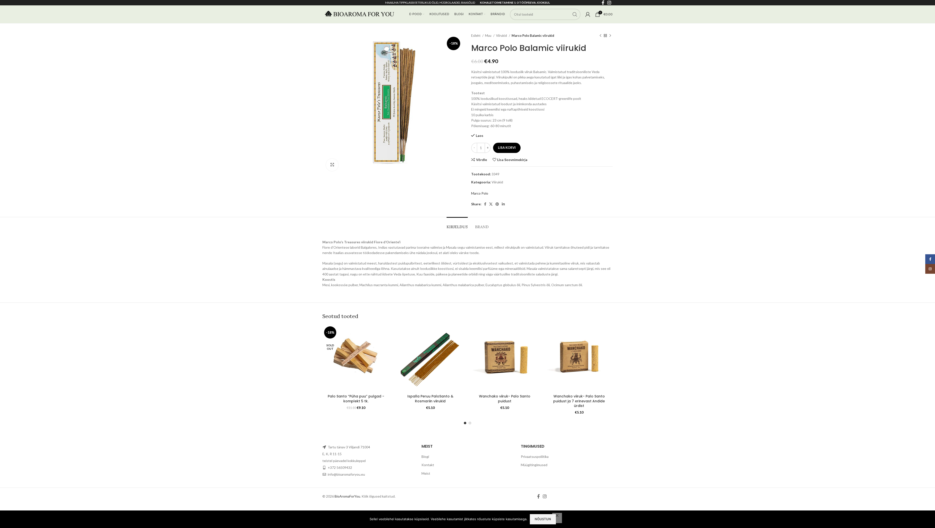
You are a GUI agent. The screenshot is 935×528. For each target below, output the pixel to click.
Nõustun (543, 519)
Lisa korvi (507, 148)
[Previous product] (600, 35)
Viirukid (502, 36)
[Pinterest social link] (497, 204)
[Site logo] (359, 14)
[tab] (457, 224)
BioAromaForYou (347, 496)
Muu (488, 36)
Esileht (476, 36)
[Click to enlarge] (332, 165)
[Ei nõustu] (557, 518)
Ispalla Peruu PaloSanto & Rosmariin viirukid (430, 399)
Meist (425, 473)
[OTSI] (574, 14)
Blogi (425, 456)
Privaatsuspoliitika (535, 456)
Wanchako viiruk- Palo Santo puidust (504, 399)
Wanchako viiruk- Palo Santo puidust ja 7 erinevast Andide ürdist (579, 401)
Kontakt (427, 465)
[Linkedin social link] (503, 204)
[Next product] (610, 35)
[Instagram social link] (544, 496)
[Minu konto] (588, 14)
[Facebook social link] (485, 204)
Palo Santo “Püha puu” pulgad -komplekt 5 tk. (356, 399)
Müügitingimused (534, 465)
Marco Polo (479, 193)
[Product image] (356, 358)
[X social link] (491, 204)
